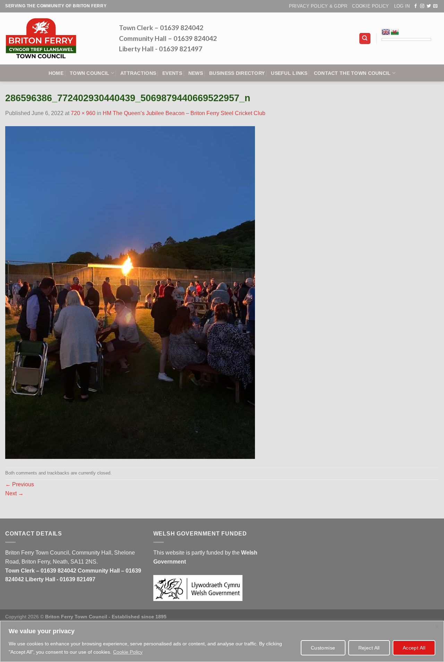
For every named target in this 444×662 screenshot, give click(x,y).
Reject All (369, 648)
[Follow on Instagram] (422, 6)
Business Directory (237, 73)
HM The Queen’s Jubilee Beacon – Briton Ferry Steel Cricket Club (184, 113)
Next (14, 493)
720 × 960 (83, 113)
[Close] (437, 626)
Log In (402, 6)
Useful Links (289, 73)
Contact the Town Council (352, 73)
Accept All (414, 648)
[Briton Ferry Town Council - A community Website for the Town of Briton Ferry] (57, 38)
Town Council (89, 73)
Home (56, 73)
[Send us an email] (435, 6)
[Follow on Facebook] (415, 6)
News (195, 73)
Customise (323, 648)
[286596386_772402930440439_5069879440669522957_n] (130, 292)
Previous (19, 484)
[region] (222, 641)
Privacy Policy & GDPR (318, 6)
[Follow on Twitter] (429, 6)
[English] (386, 32)
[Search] (365, 38)
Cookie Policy (128, 652)
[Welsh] (395, 32)
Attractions (138, 73)
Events (172, 73)
